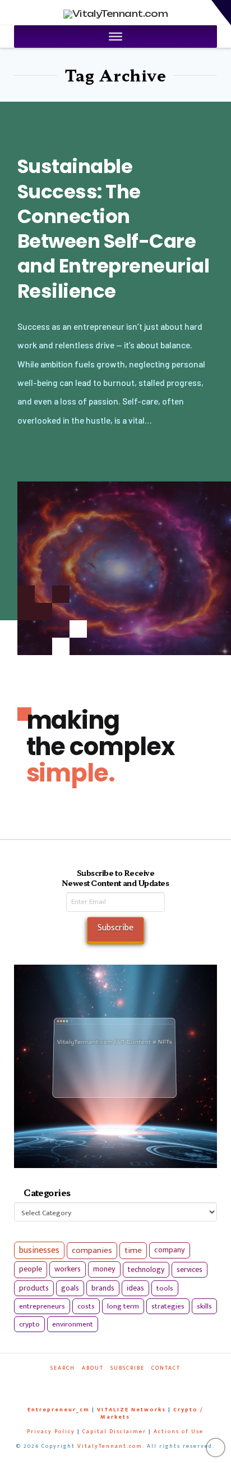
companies (92, 1250)
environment (72, 1324)
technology (146, 1269)
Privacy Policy (51, 1431)
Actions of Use (179, 1431)
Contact (166, 1368)
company (169, 1250)
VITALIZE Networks (131, 1409)
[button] (221, 12)
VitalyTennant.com (109, 1446)
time (133, 1250)
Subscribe (127, 1368)
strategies (167, 1306)
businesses (39, 1250)
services (189, 1269)
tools (164, 1288)
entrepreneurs (42, 1306)
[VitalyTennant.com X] (110, 1383)
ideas (135, 1288)
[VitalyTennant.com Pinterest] (124, 1383)
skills (204, 1306)
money (104, 1269)
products (34, 1288)
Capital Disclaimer (114, 1431)
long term (123, 1306)
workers (67, 1269)
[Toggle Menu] (115, 36)
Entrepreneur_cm (58, 1409)
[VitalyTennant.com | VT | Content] (138, 1383)
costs (86, 1306)
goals (70, 1288)
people (30, 1269)
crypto (29, 1324)
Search (62, 1368)
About (93, 1368)
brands (102, 1288)
